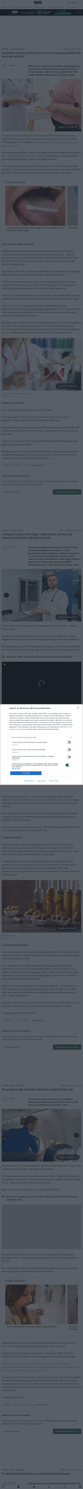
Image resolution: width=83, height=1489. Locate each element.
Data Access (41, 781)
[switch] (68, 742)
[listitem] (41, 737)
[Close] (79, 708)
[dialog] (41, 744)
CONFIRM (26, 773)
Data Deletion (29, 781)
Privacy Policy (53, 781)
